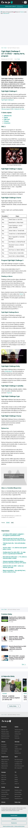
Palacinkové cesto (18, 798)
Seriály (16, 777)
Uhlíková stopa (4, 763)
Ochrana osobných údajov (19, 826)
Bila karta (17, 751)
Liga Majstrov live (18, 763)
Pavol (18, 59)
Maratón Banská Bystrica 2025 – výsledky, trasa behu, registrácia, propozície (17, 648)
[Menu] (25, 2)
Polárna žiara (4, 768)
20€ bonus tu (20, 6)
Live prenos (7, 123)
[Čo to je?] (7, 2)
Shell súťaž (17, 738)
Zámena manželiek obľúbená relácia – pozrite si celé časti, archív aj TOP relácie (14, 562)
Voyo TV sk (3, 777)
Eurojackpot (3, 746)
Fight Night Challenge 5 (7, 100)
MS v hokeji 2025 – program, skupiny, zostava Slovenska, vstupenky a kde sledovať (17, 657)
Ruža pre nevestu (5, 798)
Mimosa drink (17, 796)
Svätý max (3, 796)
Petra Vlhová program (19, 765)
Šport (5, 47)
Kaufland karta (18, 753)
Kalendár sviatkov (5, 731)
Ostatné (4, 693)
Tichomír (22, 11)
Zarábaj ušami (18, 733)
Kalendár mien (4, 729)
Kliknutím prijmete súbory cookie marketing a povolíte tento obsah (14, 356)
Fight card (7, 119)
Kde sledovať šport (19, 759)
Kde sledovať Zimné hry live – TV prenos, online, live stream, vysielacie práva (17, 628)
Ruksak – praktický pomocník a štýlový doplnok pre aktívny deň (11, 697)
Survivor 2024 (4, 792)
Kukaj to (3, 775)
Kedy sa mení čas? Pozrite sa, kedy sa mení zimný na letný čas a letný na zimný (14, 539)
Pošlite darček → (6, 13)
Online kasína (4, 751)
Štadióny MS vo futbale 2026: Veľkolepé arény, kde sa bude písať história (17, 618)
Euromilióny (3, 744)
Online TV (17, 783)
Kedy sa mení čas (5, 738)
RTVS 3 (16, 781)
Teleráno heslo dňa (19, 729)
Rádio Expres (17, 731)
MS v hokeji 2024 (18, 768)
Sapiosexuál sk (4, 765)
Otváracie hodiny (18, 744)
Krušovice (17, 736)
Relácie (16, 779)
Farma (21, 294)
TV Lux (2, 781)
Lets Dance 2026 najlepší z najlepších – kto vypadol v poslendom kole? (14, 534)
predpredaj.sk (8, 371)
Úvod (2, 47)
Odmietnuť (14, 819)
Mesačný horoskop (5, 736)
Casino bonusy (4, 748)
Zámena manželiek (5, 790)
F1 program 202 (18, 761)
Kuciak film (3, 783)
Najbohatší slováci (5, 759)
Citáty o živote (4, 761)
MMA (12, 522)
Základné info (8, 115)
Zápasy (6, 117)
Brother (4, 779)
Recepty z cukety (18, 790)
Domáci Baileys (18, 792)
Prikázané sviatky (5, 733)
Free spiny (3, 753)
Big (2, 779)
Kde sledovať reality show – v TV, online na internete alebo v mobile (15, 557)
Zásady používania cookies (8, 826)
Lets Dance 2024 (4, 794)
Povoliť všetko (14, 815)
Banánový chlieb (18, 794)
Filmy (16, 775)
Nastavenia (14, 823)
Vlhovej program (5, 109)
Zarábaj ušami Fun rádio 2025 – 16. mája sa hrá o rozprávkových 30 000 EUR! (14, 552)
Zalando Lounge (18, 748)
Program (6, 121)
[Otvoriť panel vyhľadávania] (23, 2)
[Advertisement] (14, 30)
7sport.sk (9, 392)
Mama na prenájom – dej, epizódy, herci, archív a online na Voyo (14, 571)
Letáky (16, 746)
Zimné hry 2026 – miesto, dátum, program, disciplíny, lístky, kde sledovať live (16, 638)
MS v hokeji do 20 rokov (18, 109)
